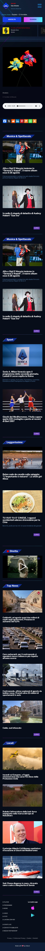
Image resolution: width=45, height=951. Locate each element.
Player (6, 902)
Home (4, 14)
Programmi (7, 905)
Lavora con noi (9, 919)
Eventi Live (7, 924)
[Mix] (26, 121)
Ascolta (12, 19)
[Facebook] (5, 121)
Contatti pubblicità (10, 927)
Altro (36, 228)
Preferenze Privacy (19, 938)
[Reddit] (13, 121)
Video (5, 913)
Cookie (29, 938)
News (5, 908)
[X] (9, 121)
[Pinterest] (22, 121)
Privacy (9, 938)
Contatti (35, 938)
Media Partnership (10, 930)
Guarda (33, 19)
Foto (5, 916)
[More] (34, 121)
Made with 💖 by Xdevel (22, 946)
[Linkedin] (17, 121)
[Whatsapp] (30, 121)
